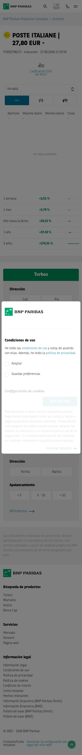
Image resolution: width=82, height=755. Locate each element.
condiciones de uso (34, 348)
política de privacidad (60, 353)
